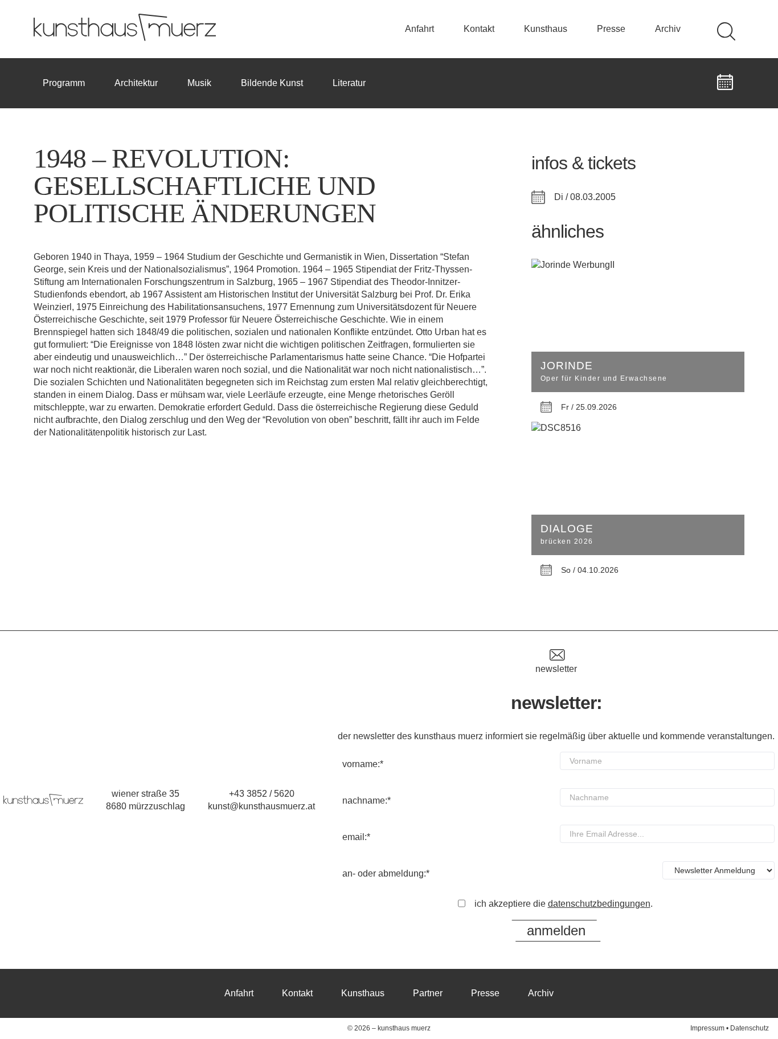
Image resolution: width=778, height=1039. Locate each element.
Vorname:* (362, 764)
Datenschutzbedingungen (599, 903)
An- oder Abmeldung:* (385, 873)
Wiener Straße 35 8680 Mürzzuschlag (145, 800)
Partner (428, 993)
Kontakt (479, 29)
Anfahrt (419, 29)
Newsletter (556, 669)
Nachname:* (366, 800)
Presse (611, 29)
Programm (64, 83)
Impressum (707, 1028)
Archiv (668, 29)
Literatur (349, 83)
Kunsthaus (545, 29)
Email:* (356, 837)
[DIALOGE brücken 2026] (637, 428)
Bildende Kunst (272, 83)
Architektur (136, 83)
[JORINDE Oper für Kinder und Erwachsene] (637, 265)
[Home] (125, 38)
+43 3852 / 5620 (261, 793)
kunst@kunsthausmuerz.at (261, 806)
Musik (199, 83)
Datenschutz (749, 1028)
